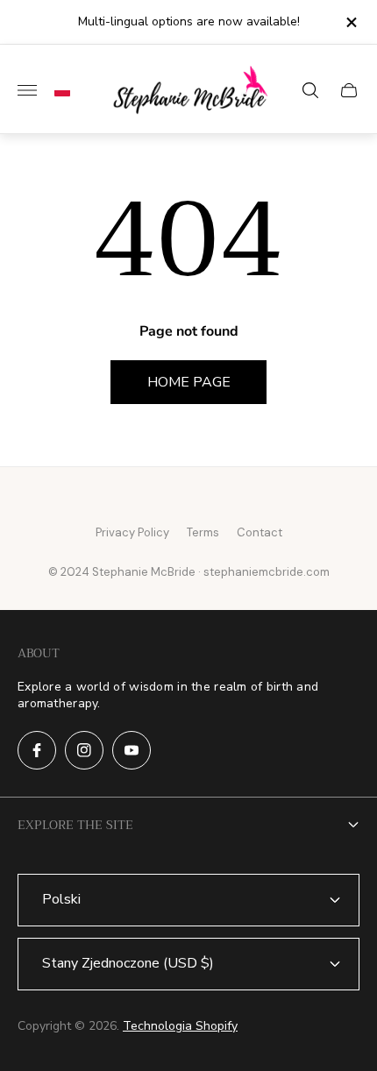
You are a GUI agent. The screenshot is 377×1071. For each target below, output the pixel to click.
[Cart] (349, 90)
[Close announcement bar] (350, 22)
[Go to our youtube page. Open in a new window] (131, 750)
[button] (58, 90)
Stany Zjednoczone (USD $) (128, 963)
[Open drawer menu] (27, 90)
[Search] (310, 90)
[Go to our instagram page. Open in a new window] (84, 750)
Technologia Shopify (180, 1026)
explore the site (75, 824)
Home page (189, 382)
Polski (61, 899)
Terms (203, 532)
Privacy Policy (132, 532)
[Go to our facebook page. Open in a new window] (37, 750)
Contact (259, 532)
